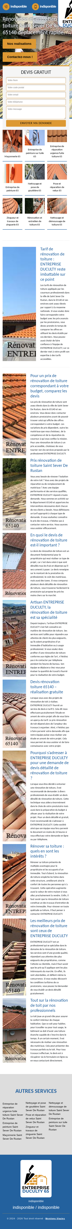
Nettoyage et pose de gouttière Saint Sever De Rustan (36, 1106)
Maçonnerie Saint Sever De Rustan (12, 1137)
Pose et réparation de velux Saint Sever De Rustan (36, 1118)
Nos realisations (19, 44)
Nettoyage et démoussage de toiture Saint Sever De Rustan (59, 1108)
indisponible (18, 6)
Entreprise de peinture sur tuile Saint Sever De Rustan (58, 1124)
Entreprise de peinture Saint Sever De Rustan (12, 1127)
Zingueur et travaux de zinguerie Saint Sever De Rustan (35, 1132)
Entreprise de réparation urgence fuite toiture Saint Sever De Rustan (13, 1111)
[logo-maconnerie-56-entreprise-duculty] (36, 1178)
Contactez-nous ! (20, 57)
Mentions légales (55, 1218)
